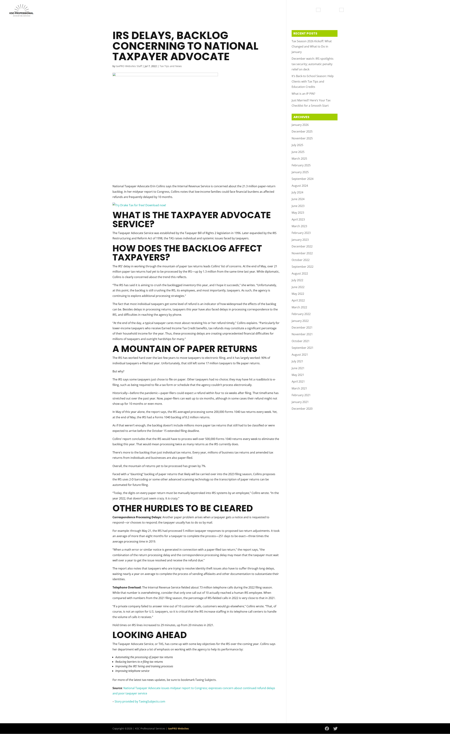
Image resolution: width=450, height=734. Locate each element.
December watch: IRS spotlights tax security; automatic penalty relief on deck (312, 64)
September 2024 (302, 179)
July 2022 (297, 280)
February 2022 (301, 314)
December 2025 (302, 131)
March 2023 (299, 226)
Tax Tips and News (430, 10)
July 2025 (297, 145)
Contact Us (355, 10)
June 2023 (298, 206)
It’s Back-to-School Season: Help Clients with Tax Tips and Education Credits (313, 81)
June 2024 (298, 199)
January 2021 (300, 402)
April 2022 (298, 300)
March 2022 (299, 307)
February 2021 (301, 395)
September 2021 (302, 348)
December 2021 (302, 327)
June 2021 (298, 368)
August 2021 (300, 355)
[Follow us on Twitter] (335, 728)
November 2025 (302, 138)
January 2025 (300, 172)
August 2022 (300, 273)
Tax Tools (330, 10)
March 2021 (299, 388)
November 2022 (302, 253)
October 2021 (301, 341)
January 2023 (300, 240)
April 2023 (298, 219)
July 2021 (297, 361)
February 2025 (301, 165)
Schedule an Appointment (392, 10)
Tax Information (302, 10)
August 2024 (300, 186)
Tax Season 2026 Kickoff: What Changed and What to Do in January (312, 46)
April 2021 (298, 381)
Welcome (277, 10)
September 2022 (302, 267)
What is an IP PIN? (303, 94)
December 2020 (302, 409)
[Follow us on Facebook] (327, 728)
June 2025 (298, 152)
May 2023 (298, 213)
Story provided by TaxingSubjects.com (140, 701)
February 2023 (301, 233)
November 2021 (302, 334)
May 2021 (298, 375)
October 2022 (301, 260)
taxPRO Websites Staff (129, 66)
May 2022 (298, 294)
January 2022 (300, 321)
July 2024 (297, 192)
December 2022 (302, 246)
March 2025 (299, 158)
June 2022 (298, 287)
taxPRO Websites (178, 728)
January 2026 (300, 125)
